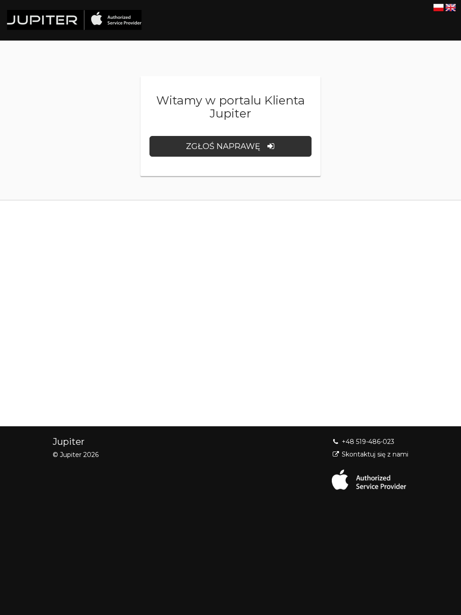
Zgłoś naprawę (225, 146)
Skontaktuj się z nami (374, 454)
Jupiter (69, 441)
